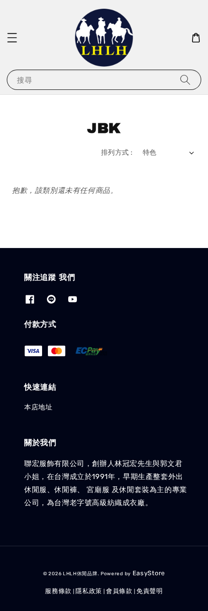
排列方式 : (117, 152)
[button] (12, 37)
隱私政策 (88, 591)
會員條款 (119, 591)
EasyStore (149, 573)
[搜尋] (185, 79)
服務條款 (58, 591)
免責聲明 (149, 591)
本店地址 (38, 407)
